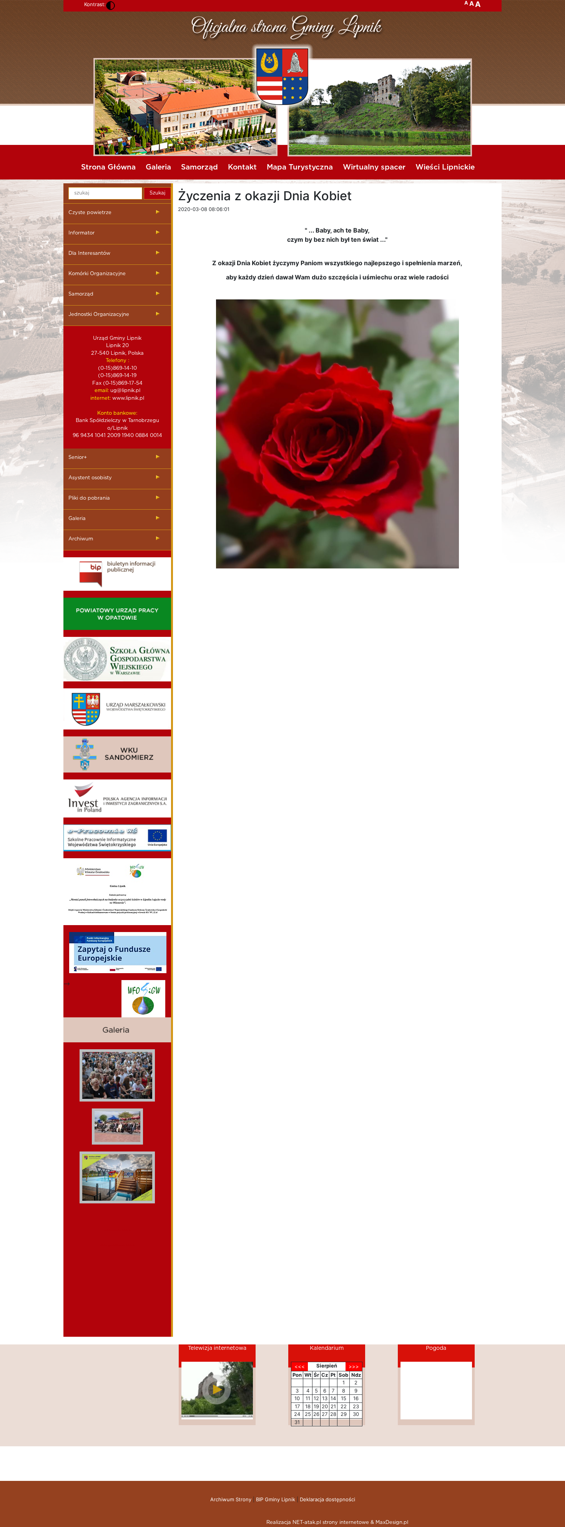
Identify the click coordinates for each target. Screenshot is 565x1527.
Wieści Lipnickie (445, 167)
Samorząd (199, 167)
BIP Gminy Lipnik (275, 1499)
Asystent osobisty (90, 477)
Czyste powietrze (89, 212)
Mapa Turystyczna (300, 167)
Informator (81, 233)
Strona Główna (108, 167)
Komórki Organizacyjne (97, 273)
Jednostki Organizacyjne (98, 314)
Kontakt (242, 167)
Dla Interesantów (89, 253)
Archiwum (80, 539)
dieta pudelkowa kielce (117, 1245)
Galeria (158, 167)
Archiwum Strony (230, 1499)
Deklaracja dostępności (327, 1499)
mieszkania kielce (117, 1230)
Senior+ (77, 457)
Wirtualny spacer (374, 167)
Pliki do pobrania (89, 498)
